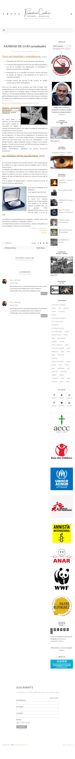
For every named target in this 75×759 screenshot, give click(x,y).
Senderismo (61, 368)
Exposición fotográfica (59, 318)
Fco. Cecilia (15, 280)
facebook (54, 398)
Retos (60, 365)
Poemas (68, 361)
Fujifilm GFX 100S (56, 335)
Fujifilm (67, 331)
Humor (66, 335)
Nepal (68, 351)
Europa (54, 315)
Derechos (66, 308)
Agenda (54, 308)
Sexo (68, 368)
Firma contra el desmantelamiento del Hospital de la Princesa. (20, 103)
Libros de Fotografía (58, 348)
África (68, 381)
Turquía (61, 375)
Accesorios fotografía (58, 305)
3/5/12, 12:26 (14, 283)
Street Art (55, 371)
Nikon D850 (61, 355)
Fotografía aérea (57, 331)
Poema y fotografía (57, 361)
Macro (69, 348)
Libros (67, 345)
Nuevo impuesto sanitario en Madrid (11, 110)
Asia (60, 308)
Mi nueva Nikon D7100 (65, 190)
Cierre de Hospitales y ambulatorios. (21, 56)
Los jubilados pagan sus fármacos (20, 155)
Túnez (62, 378)
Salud (53, 368)
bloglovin (61, 405)
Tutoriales (55, 378)
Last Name (19, 713)
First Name (19, 707)
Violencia (54, 381)
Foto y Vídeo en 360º (57, 321)
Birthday (18, 719)
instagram (69, 398)
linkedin (69, 405)
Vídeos (61, 381)
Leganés (61, 341)
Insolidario (44, 233)
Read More (61, 114)
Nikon (53, 355)
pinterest (54, 405)
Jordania (54, 341)
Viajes (68, 378)
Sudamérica (63, 371)
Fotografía (55, 325)
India (53, 338)
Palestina (54, 358)
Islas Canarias (61, 338)
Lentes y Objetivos (57, 345)
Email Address (21, 700)
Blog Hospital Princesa (7, 100)
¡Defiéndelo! (43, 230)
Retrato (67, 365)
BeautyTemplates (21, 745)
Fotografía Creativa (58, 328)
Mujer (62, 351)
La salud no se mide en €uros (38, 228)
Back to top (67, 745)
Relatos (54, 365)
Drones (54, 311)
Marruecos (55, 351)
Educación (61, 311)
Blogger (61, 650)
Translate (67, 49)
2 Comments (8, 243)
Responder (44, 293)
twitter (62, 398)
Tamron (54, 375)
